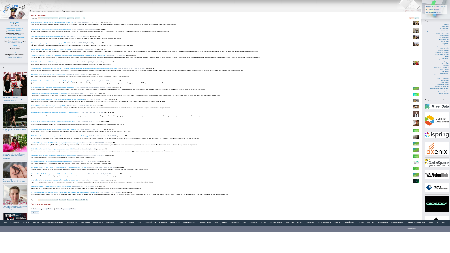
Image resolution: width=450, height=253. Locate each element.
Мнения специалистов (441, 75)
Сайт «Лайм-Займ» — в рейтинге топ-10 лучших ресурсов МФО (51, 186)
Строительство (443, 35)
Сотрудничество (443, 37)
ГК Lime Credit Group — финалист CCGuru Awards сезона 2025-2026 (52, 87)
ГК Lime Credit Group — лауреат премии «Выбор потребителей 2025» (53, 121)
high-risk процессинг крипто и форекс (15, 41)
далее (16, 47)
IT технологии (443, 26)
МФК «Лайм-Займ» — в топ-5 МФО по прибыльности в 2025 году (51, 161)
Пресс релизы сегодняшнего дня (436, 6)
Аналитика (444, 30)
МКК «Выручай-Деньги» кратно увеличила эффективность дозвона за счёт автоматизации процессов (64, 192)
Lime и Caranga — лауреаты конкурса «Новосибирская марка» (51, 29)
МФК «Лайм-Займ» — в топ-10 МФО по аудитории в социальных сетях (53, 62)
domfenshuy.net (15, 24)
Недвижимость (443, 39)
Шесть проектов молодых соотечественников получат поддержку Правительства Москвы (14, 99)
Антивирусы (444, 28)
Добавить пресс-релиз (412, 10)
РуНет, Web (444, 82)
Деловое (445, 65)
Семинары (444, 80)
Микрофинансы (443, 50)
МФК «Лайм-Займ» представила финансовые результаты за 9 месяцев (53, 129)
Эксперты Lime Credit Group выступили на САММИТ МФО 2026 (51, 49)
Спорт (446, 62)
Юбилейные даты (442, 84)
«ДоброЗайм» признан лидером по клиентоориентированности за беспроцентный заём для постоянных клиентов (68, 55)
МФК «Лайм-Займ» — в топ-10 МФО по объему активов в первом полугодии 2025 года (58, 167)
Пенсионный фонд (442, 47)
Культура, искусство (441, 52)
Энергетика (444, 41)
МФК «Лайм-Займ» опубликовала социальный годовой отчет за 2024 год (54, 180)
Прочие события (443, 92)
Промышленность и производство (437, 32)
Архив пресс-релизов (432, 9)
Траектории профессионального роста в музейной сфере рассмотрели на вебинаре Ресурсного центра (15, 207)
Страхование (444, 48)
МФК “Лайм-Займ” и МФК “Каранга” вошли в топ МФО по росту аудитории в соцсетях (58, 81)
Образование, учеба (441, 54)
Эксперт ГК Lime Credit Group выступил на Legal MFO (48, 105)
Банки (446, 45)
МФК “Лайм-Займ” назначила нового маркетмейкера (48, 74)
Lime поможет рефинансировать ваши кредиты (46, 36)
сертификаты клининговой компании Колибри (15, 32)
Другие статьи (443, 93)
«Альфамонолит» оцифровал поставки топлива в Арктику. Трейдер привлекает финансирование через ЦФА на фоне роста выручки (74, 68)
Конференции (444, 73)
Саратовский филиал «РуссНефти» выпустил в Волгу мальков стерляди (14, 180)
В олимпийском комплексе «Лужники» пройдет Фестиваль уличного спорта (14, 130)
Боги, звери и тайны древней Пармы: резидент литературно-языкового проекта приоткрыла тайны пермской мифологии (14, 156)
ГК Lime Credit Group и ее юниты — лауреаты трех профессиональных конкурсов (57, 99)
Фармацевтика (443, 60)
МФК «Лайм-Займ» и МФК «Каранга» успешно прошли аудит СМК (52, 149)
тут (23, 54)
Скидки (445, 90)
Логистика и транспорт (441, 67)
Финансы (445, 43)
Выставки (445, 71)
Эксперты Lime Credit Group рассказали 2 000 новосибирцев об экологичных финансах (59, 174)
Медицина (445, 58)
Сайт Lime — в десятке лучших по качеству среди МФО (48, 43)
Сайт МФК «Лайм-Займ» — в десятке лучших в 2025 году (49, 93)
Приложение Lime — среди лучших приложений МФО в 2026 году (52, 22)
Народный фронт (442, 78)
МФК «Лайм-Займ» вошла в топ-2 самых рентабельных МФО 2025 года (53, 155)
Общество (444, 77)
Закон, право (444, 69)
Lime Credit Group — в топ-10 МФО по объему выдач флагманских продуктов (56, 142)
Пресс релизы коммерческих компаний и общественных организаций (56, 11)
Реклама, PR (444, 63)
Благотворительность (441, 86)
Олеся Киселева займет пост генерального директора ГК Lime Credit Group (55, 112)
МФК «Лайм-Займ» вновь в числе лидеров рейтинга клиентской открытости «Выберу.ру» (60, 136)
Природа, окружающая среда (439, 88)
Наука (446, 56)
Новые (446, 24)
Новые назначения (442, 33)
